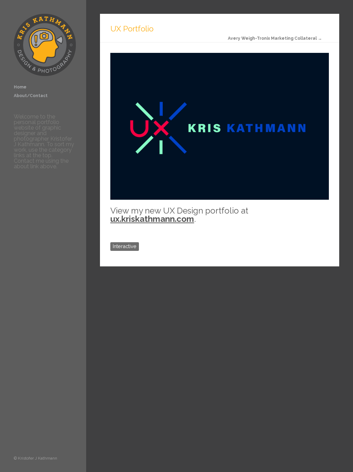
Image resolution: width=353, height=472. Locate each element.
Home (20, 87)
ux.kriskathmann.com (152, 219)
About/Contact (31, 95)
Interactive (125, 246)
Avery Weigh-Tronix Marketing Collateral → (275, 38)
